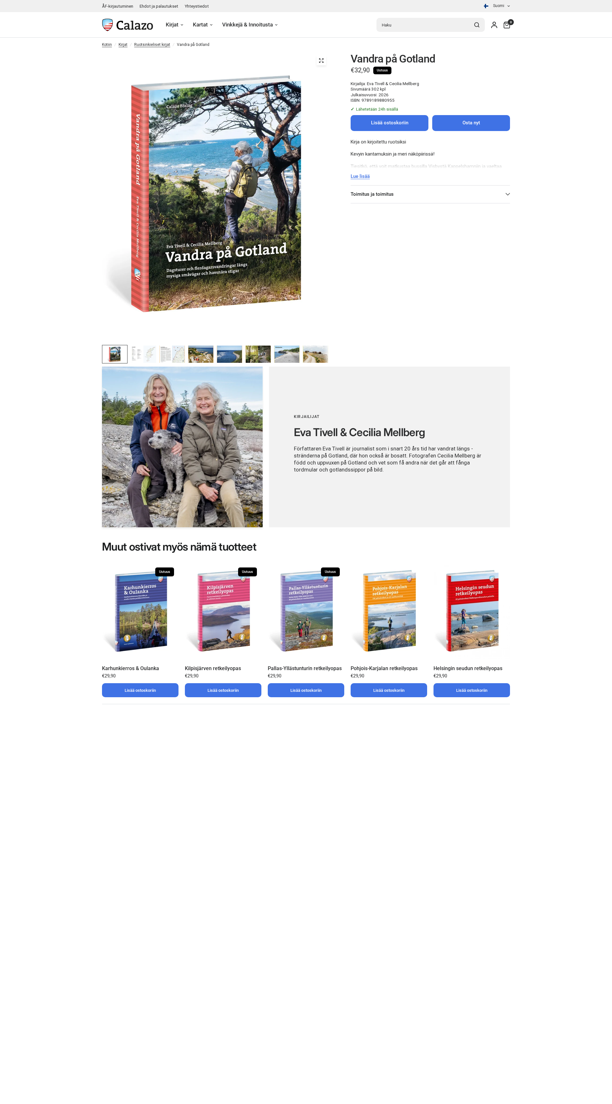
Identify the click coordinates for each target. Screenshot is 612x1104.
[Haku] (477, 25)
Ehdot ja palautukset (159, 6)
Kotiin (107, 44)
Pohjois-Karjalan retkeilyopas (384, 668)
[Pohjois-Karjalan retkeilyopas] (389, 611)
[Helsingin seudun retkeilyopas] (471, 611)
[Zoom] (321, 60)
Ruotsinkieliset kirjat (152, 44)
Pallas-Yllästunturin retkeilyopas (305, 668)
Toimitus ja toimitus (372, 194)
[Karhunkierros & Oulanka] (140, 611)
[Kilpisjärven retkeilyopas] (223, 611)
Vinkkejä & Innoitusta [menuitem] (247, 25)
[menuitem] (119, 6)
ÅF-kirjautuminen (117, 6)
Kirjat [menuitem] (172, 25)
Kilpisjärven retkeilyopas (213, 668)
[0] (505, 25)
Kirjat (123, 44)
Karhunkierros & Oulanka (130, 668)
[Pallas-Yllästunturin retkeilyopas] (306, 611)
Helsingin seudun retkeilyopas (467, 668)
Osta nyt (471, 123)
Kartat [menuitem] (200, 25)
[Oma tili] (494, 25)
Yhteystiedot (197, 6)
